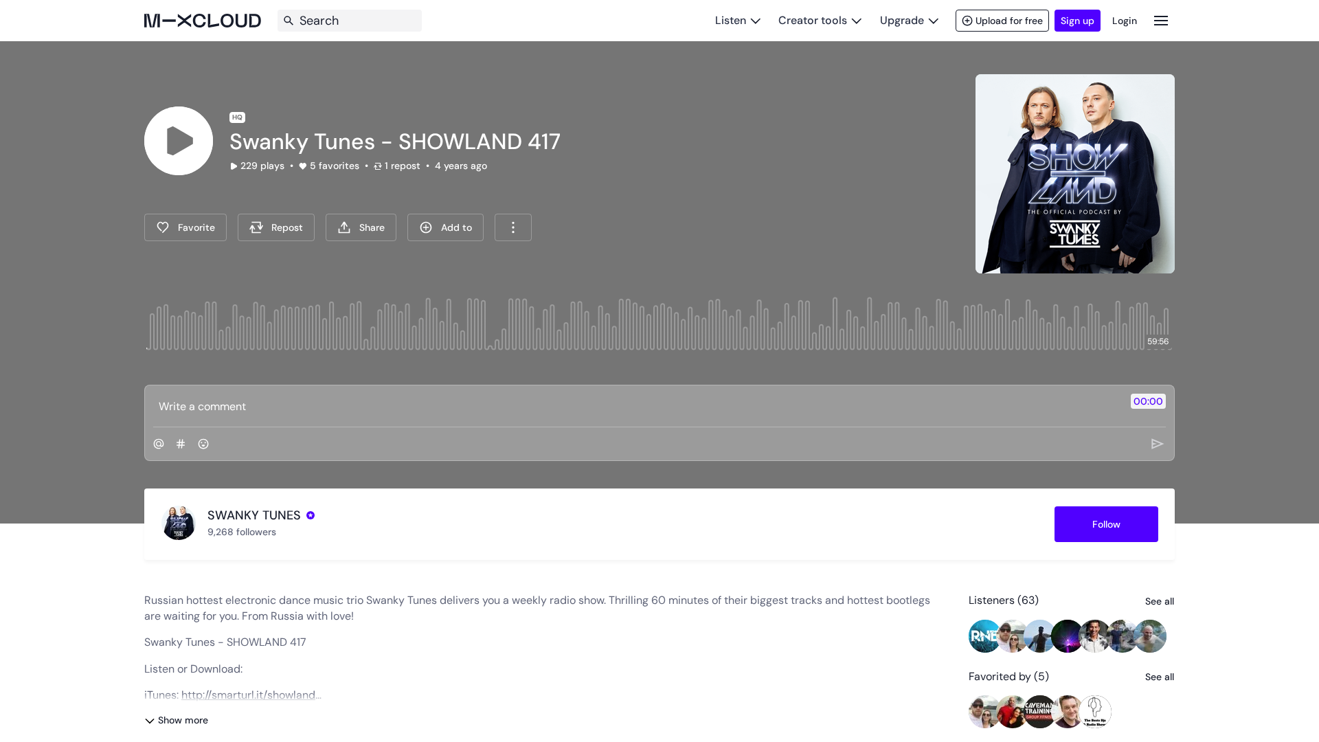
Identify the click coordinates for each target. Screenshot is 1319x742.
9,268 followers (241, 532)
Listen (730, 20)
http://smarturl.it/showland (248, 695)
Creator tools (812, 20)
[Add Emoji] (203, 444)
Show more (183, 720)
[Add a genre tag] (180, 443)
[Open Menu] (1161, 20)
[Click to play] (178, 140)
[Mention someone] (158, 443)
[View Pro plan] (310, 515)
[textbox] (636, 406)
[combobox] (513, 227)
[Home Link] (202, 20)
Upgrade (902, 20)
